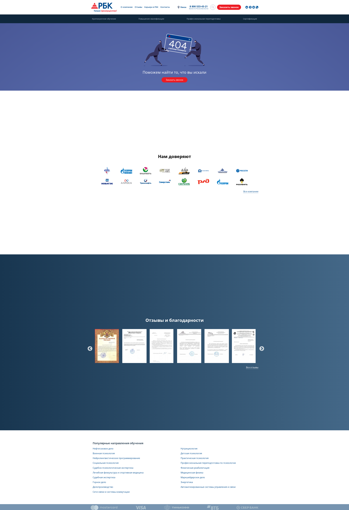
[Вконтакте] (246, 7)
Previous (88, 347)
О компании (127, 7)
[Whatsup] (257, 7)
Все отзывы (252, 367)
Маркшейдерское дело (193, 477)
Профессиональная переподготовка (204, 18)
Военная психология (104, 453)
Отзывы (138, 7)
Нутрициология (189, 448)
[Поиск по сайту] (212, 7)
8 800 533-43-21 (199, 6)
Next (260, 347)
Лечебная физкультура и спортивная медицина (118, 472)
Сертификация (250, 18)
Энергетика (187, 482)
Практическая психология (195, 458)
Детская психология (191, 453)
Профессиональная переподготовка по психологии (208, 463)
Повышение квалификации (151, 18)
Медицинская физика (192, 472)
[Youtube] (253, 7)
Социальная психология (106, 463)
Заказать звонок (174, 79)
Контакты (165, 7)
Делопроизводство (103, 487)
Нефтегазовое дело (103, 448)
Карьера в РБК (151, 7)
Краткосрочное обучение (104, 18)
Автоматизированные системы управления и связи (208, 487)
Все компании (250, 191)
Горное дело (99, 482)
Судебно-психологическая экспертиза (113, 468)
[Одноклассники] (250, 7)
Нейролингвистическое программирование (116, 458)
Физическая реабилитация (195, 468)
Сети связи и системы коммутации (111, 492)
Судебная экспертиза (104, 477)
